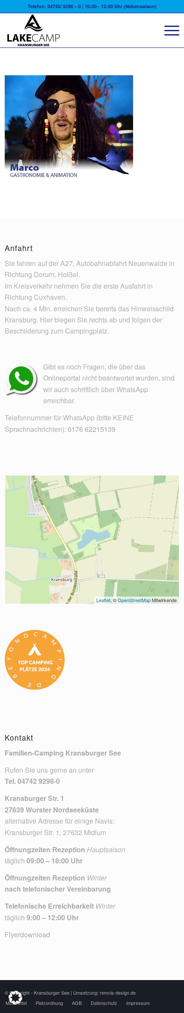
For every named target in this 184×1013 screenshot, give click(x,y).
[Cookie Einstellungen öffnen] (15, 1002)
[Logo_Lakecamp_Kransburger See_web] (75, 30)
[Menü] (167, 30)
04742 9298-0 (39, 781)
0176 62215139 (92, 429)
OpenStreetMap (134, 600)
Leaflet (103, 600)
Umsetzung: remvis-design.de (104, 992)
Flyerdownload (27, 934)
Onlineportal (61, 378)
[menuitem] (167, 30)
